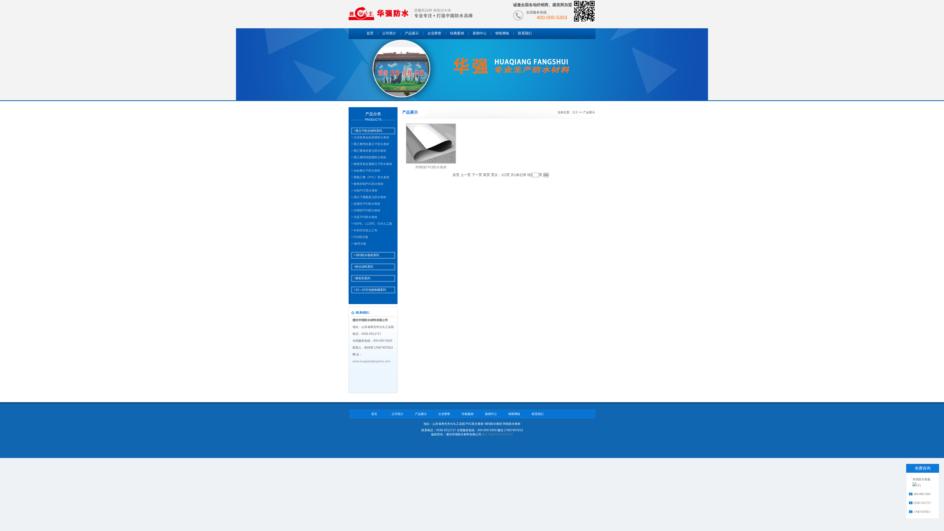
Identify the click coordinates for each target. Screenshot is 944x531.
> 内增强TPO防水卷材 (365, 210)
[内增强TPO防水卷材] (431, 162)
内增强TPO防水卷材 (431, 167)
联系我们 (525, 33)
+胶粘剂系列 (362, 278)
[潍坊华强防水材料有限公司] (379, 13)
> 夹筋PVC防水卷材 (364, 190)
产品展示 (412, 33)
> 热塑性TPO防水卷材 (365, 204)
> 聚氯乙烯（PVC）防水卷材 (370, 177)
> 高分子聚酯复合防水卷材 (368, 197)
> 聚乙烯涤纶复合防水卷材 (368, 150)
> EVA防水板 (359, 237)
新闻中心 (480, 33)
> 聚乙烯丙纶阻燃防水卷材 (368, 157)
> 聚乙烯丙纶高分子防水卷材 (370, 144)
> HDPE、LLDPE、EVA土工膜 (371, 223)
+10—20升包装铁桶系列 (370, 290)
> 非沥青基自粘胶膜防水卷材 (370, 137)
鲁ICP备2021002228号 (497, 434)
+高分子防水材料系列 (368, 131)
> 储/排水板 (358, 243)
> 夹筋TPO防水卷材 (364, 217)
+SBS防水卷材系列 (366, 255)
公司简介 (389, 33)
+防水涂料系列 (363, 266)
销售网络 (502, 33)
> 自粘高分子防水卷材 (365, 170)
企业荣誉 (434, 33)
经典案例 (457, 33)
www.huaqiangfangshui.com (371, 361)
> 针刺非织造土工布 (364, 230)
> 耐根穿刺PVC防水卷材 (367, 184)
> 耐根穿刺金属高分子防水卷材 (371, 164)
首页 (370, 33)
